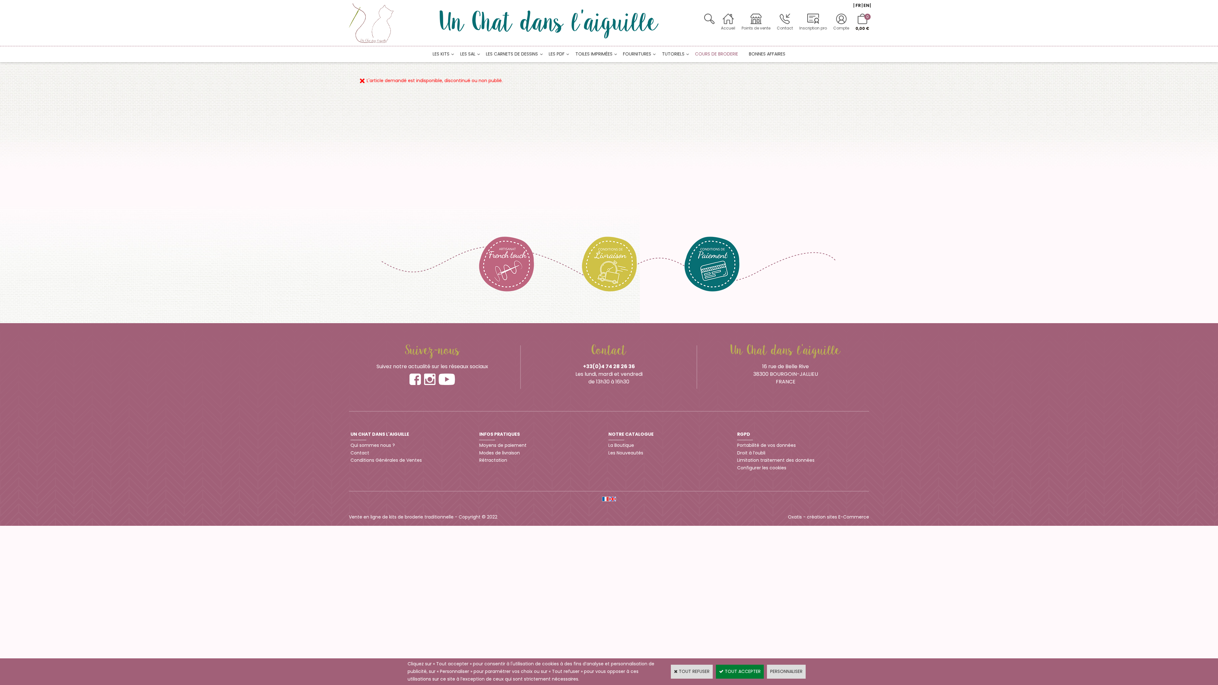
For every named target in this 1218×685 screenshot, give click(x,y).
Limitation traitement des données (776, 460)
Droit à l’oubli (751, 453)
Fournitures (637, 54)
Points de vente (756, 28)
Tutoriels (673, 54)
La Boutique (621, 445)
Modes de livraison (499, 453)
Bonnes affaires (767, 54)
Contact (785, 28)
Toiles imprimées (593, 54)
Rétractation (493, 460)
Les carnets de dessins (512, 54)
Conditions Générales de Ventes (386, 460)
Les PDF (557, 54)
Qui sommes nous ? (372, 445)
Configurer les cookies (761, 468)
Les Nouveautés (625, 453)
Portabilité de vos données (766, 445)
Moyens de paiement (503, 445)
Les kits (441, 54)
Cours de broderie (716, 54)
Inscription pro (813, 28)
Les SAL (467, 54)
